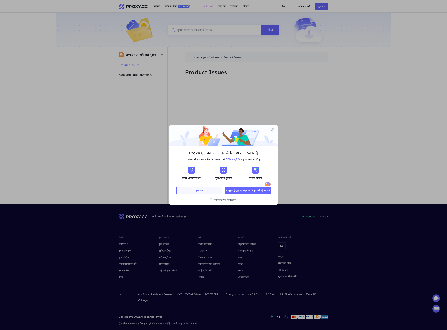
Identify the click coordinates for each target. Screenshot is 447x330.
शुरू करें (199, 190)
